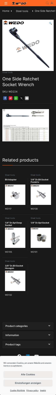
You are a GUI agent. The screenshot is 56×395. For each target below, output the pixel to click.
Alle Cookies (28, 374)
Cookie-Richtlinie (17, 390)
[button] (50, 23)
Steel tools (22, 11)
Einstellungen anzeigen (28, 382)
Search (47, 3)
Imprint (43, 390)
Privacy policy (32, 390)
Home (5, 11)
